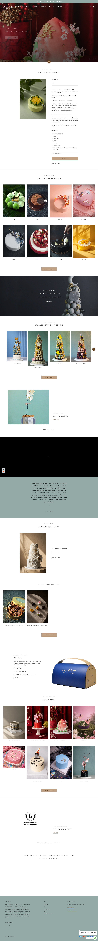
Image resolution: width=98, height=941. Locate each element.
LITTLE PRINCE (17, 363)
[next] (93, 349)
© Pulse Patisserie (10, 936)
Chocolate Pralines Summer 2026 (37, 625)
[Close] (3, 469)
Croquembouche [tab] (43, 325)
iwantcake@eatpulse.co (72, 911)
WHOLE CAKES (19, 6)
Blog (45, 911)
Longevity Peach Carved (60, 741)
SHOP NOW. (49, 301)
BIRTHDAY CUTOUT (37, 781)
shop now (10, 35)
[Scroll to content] (49, 61)
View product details (56, 163)
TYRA (37, 219)
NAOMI (60, 259)
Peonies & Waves (59, 549)
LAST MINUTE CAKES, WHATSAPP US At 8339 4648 (49, 1)
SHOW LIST (55, 833)
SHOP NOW (56, 420)
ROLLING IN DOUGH (14, 741)
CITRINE (55, 80)
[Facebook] (5, 926)
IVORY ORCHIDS (38, 367)
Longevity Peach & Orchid (37, 741)
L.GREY (14, 259)
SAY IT (14, 770)
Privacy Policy (47, 909)
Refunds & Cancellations (49, 913)
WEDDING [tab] (58, 325)
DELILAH (84, 259)
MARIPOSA (84, 219)
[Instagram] (9, 926)
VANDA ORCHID (84, 781)
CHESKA (60, 219)
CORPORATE (43, 6)
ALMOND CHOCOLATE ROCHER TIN (14, 625)
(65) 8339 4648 (70, 907)
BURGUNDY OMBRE (81, 363)
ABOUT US (51, 6)
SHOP (27, 6)
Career (45, 906)
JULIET (37, 259)
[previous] (4, 349)
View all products (49, 269)
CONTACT (59, 6)
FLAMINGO (84, 740)
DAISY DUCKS (59, 363)
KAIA (14, 219)
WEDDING (34, 6)
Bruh (60, 781)
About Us (46, 904)
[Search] (91, 6)
